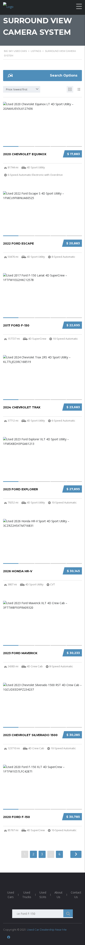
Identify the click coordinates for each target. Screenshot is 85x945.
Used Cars (10, 894)
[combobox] (21, 89)
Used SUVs (42, 894)
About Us (58, 894)
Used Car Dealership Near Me (47, 929)
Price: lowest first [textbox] (16, 89)
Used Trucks (26, 894)
